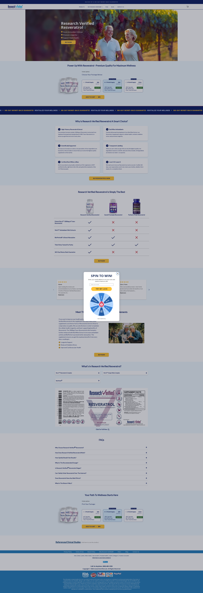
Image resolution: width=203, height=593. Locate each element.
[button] (101, 304)
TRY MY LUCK (101, 289)
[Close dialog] (117, 273)
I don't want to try (101, 318)
